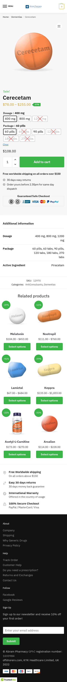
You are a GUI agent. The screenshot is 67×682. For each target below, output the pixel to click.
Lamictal (17, 388)
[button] (59, 26)
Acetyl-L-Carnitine (17, 441)
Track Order (10, 560)
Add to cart (42, 162)
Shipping (8, 535)
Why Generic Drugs (15, 540)
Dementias (16, 16)
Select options (17, 346)
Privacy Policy (11, 545)
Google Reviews (13, 600)
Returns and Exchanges (18, 575)
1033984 (9, 656)
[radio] (10, 119)
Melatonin (17, 334)
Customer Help (12, 565)
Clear (6, 144)
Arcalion (49, 441)
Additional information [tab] (18, 223)
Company (9, 530)
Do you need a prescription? (20, 570)
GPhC (31, 651)
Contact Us (9, 580)
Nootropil (49, 334)
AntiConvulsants (34, 284)
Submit (11, 641)
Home (6, 16)
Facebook (9, 594)
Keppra (49, 388)
